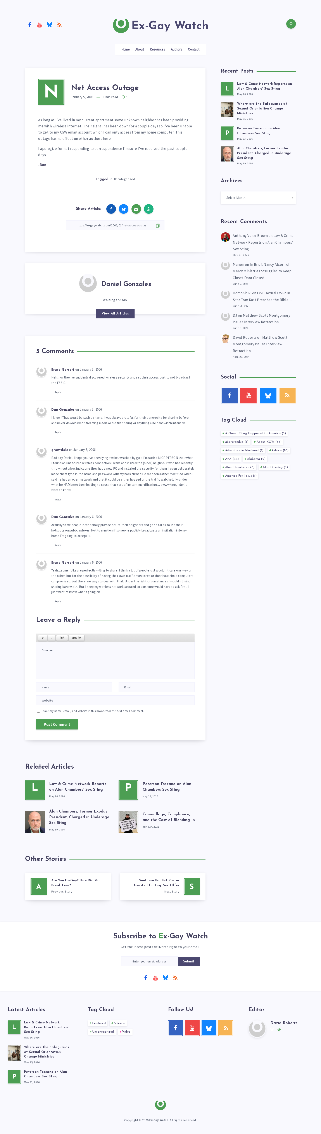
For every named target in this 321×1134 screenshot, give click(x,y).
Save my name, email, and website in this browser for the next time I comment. (93, 711)
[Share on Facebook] (111, 209)
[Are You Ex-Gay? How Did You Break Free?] (68, 886)
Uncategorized (124, 179)
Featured (99, 1023)
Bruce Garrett (62, 370)
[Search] (291, 24)
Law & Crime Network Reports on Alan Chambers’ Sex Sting (263, 242)
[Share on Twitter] (123, 209)
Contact (194, 49)
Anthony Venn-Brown (250, 235)
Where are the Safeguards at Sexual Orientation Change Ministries (262, 108)
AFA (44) (232, 459)
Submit (188, 961)
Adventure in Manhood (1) (244, 450)
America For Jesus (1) (241, 476)
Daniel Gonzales (126, 284)
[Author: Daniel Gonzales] (88, 282)
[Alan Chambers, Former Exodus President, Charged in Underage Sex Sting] (35, 821)
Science (119, 1023)
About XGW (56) (269, 442)
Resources (157, 49)
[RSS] (59, 24)
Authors (176, 49)
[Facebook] (30, 24)
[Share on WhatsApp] (149, 209)
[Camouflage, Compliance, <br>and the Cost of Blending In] (128, 821)
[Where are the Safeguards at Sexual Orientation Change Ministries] (227, 109)
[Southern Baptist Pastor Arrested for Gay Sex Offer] (162, 886)
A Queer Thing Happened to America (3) (255, 433)
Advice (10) (280, 450)
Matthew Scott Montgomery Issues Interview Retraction (260, 344)
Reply (58, 392)
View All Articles (115, 313)
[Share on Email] (136, 209)
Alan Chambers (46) (240, 467)
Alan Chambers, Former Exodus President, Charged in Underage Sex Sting (79, 817)
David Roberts (245, 337)
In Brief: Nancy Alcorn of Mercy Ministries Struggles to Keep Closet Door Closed (262, 271)
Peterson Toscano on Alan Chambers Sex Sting (45, 1074)
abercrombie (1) (237, 442)
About (139, 49)
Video (126, 1031)
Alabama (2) (256, 459)
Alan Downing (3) (275, 467)
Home (125, 49)
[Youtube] (40, 24)
